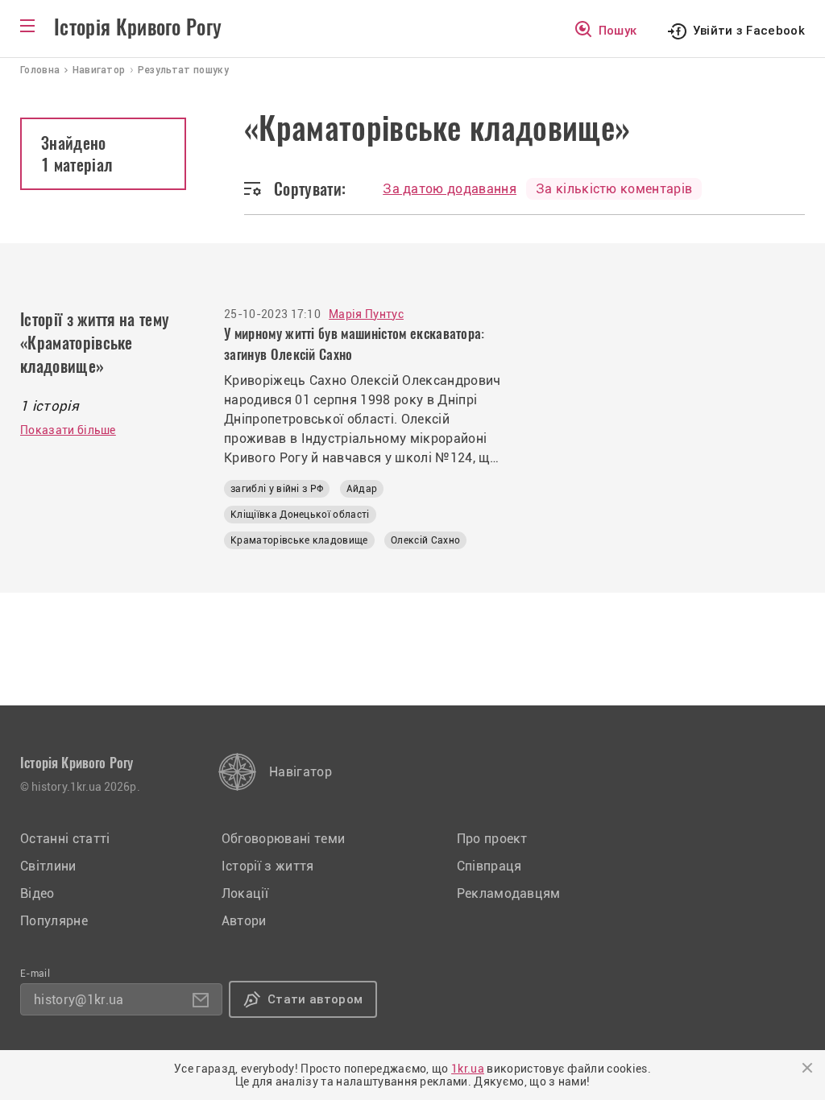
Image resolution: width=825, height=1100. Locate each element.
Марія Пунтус (366, 314)
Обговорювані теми (283, 838)
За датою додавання (449, 188)
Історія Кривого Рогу (138, 27)
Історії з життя (268, 866)
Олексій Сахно (425, 540)
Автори (244, 920)
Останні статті (65, 838)
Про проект (492, 838)
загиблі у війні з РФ (276, 488)
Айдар (362, 488)
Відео (37, 893)
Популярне (54, 920)
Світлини (48, 866)
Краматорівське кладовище (299, 540)
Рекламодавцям (509, 893)
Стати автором (315, 999)
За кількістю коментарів (614, 188)
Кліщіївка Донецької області (300, 514)
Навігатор (300, 772)
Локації (245, 893)
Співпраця (489, 866)
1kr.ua (467, 1068)
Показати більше (68, 430)
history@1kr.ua (78, 999)
